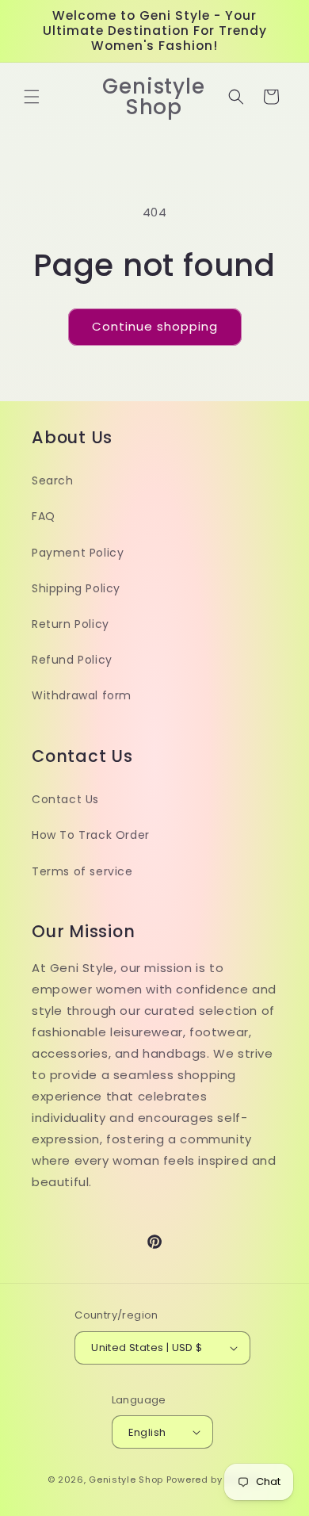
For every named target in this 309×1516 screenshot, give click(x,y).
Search (53, 480)
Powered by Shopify (214, 1479)
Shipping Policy (76, 588)
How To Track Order (91, 835)
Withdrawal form (82, 695)
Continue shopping (155, 326)
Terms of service (82, 871)
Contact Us (65, 799)
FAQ (43, 516)
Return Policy (70, 624)
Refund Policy (72, 660)
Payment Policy (78, 553)
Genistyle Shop (126, 1479)
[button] (31, 96)
